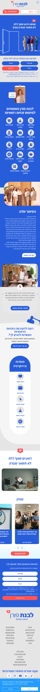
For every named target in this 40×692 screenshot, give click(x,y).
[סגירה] (37, 681)
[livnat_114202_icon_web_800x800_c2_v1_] (32, 676)
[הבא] (37, 294)
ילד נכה (20, 657)
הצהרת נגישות (30, 632)
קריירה (30, 638)
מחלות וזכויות (10, 627)
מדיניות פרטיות (30, 630)
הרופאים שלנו (30, 640)
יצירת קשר (30, 635)
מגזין (30, 643)
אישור (29, 689)
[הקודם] (3, 294)
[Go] (18, 547)
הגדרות (10, 689)
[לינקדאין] (26, 676)
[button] (34, 488)
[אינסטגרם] (15, 676)
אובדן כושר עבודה (20, 654)
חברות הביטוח (10, 638)
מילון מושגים (10, 630)
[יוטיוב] (20, 676)
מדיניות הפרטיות (7, 684)
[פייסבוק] (9, 676)
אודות (30, 627)
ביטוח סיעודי (20, 659)
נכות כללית (20, 651)
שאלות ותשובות (10, 632)
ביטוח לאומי (10, 635)
